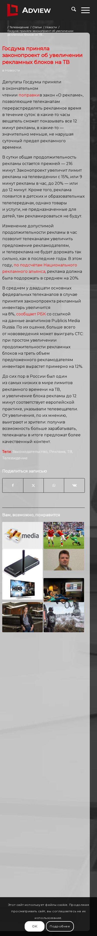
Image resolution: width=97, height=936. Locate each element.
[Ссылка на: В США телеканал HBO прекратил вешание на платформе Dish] (22, 589)
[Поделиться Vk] (74, 485)
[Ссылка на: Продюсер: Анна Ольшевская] (22, 617)
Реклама (57, 451)
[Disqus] (43, 713)
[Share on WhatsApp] (54, 485)
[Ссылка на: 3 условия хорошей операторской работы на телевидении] (64, 617)
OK (34, 926)
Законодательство (30, 451)
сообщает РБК (31, 314)
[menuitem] (71, 10)
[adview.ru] (40, 10)
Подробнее (60, 926)
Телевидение (15, 458)
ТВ (69, 451)
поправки (29, 95)
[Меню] (83, 10)
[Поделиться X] (33, 485)
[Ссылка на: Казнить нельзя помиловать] (64, 559)
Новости (12, 70)
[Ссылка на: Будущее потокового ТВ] (64, 590)
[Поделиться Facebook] (12, 485)
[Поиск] (71, 10)
